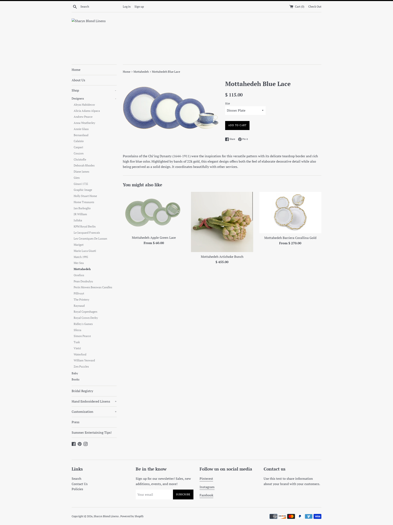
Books (75, 379)
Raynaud (79, 306)
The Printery (81, 299)
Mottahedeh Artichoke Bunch (222, 256)
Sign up (139, 6)
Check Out (314, 6)
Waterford (80, 354)
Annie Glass (81, 129)
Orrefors (79, 275)
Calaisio (79, 141)
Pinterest (206, 478)
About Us (78, 80)
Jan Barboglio (82, 208)
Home (76, 69)
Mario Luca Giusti (85, 251)
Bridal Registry (82, 391)
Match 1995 (81, 257)
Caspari (78, 147)
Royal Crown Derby (86, 318)
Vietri (77, 348)
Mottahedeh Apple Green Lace (154, 237)
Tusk (77, 342)
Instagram (207, 487)
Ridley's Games (83, 324)
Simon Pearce (82, 336)
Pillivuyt (79, 293)
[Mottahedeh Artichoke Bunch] (222, 222)
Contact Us (80, 484)
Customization (94, 411)
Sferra (77, 330)
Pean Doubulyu (83, 281)
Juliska (78, 220)
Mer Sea (79, 263)
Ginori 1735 (81, 184)
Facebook (206, 495)
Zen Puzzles (81, 366)
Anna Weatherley (84, 123)
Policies (77, 489)
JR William (80, 214)
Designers (94, 98)
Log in (127, 6)
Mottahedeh (82, 269)
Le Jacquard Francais (87, 232)
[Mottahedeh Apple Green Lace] (154, 212)
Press (75, 422)
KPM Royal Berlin (85, 226)
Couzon (79, 153)
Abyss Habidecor (84, 104)
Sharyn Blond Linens (106, 516)
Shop (94, 90)
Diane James (81, 171)
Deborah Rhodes (84, 165)
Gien (77, 178)
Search (76, 478)
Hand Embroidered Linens (94, 401)
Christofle (80, 159)
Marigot (79, 245)
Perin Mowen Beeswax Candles (93, 287)
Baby (75, 373)
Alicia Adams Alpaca (87, 111)
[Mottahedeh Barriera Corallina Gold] (290, 212)
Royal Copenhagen (85, 311)
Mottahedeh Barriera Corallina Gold (290, 237)
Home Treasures (84, 202)
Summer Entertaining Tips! (92, 432)
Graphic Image (83, 190)
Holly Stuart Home (85, 196)
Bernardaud (81, 135)
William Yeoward (84, 360)
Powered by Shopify (132, 516)
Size (227, 103)
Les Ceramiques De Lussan (90, 238)
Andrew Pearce (83, 117)
